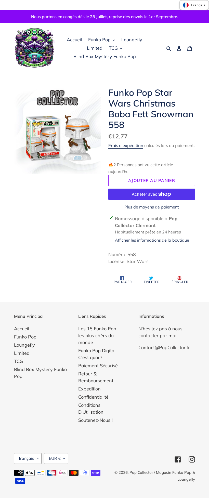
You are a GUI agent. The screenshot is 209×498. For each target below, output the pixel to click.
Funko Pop (25, 337)
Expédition (89, 389)
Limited (22, 353)
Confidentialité (93, 397)
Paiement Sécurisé (98, 366)
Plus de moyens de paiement (151, 206)
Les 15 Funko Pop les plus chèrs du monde (97, 335)
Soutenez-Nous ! (95, 420)
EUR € (55, 458)
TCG (18, 361)
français (26, 458)
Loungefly (24, 345)
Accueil (21, 329)
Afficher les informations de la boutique (152, 240)
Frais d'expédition (125, 145)
